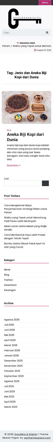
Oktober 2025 (12, 371)
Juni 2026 (9, 330)
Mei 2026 (9, 335)
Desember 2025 (13, 360)
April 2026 (10, 340)
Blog (9, 130)
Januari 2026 (11, 355)
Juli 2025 (9, 386)
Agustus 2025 (11, 381)
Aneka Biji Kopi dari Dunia (25, 137)
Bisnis (7, 269)
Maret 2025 (10, 407)
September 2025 (14, 376)
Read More (12, 165)
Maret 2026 (10, 345)
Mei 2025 (9, 396)
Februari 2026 (12, 350)
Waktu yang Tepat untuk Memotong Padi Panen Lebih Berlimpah (25, 219)
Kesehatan (10, 285)
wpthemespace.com (37, 438)
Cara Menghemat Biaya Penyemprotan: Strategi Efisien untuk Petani (25, 209)
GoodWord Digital (25, 434)
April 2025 (10, 401)
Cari (6, 178)
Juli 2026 (9, 324)
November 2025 (13, 366)
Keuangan (10, 290)
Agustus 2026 (11, 319)
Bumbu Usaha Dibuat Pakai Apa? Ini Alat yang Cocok (24, 245)
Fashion (8, 280)
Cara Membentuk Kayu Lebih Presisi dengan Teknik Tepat (24, 236)
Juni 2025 (9, 391)
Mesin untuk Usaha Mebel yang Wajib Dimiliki (25, 228)
